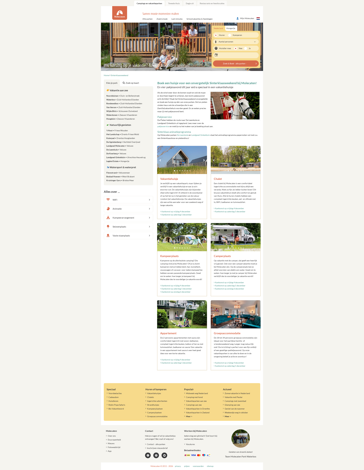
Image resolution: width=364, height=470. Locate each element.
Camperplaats (222, 256)
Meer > (189, 416)
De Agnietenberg (123, 142)
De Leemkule (182, 135)
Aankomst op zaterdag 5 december (176, 214)
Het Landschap (122, 134)
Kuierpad (120, 138)
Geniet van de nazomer (235, 408)
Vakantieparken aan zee (196, 401)
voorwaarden (198, 466)
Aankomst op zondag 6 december (176, 292)
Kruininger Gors (120, 180)
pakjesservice (163, 126)
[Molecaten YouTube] (164, 455)
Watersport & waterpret (122, 167)
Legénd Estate (117, 161)
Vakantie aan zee (118, 90)
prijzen (187, 466)
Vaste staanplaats (121, 235)
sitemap (210, 466)
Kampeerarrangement (123, 217)
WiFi (115, 199)
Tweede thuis (174, 3)
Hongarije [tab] (230, 28)
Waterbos (122, 99)
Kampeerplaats (169, 256)
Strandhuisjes (153, 405)
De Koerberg (116, 153)
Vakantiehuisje (169, 178)
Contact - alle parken (156, 444)
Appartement (168, 333)
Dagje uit (190, 3)
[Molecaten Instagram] (156, 455)
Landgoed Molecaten (119, 146)
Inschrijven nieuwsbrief (157, 448)
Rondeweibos (124, 103)
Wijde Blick (122, 111)
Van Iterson (123, 107)
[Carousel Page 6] (187, 170)
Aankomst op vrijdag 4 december (175, 211)
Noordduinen (122, 96)
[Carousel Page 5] (184, 170)
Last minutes (177, 19)
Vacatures (190, 444)
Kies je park (111, 82)
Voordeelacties (115, 393)
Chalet (218, 178)
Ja (250, 48)
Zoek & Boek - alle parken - (234, 63)
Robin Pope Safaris (116, 405)
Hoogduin (120, 119)
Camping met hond (194, 397)
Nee (240, 48)
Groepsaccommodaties (157, 416)
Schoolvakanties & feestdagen (200, 19)
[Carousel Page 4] (182, 170)
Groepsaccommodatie (227, 333)
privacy (178, 466)
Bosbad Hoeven (120, 176)
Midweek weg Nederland (197, 393)
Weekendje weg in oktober (236, 412)
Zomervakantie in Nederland (237, 393)
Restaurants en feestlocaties (212, 3)
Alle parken (147, 19)
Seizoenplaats (119, 226)
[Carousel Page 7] (190, 170)
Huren (222, 35)
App (109, 451)
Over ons (112, 436)
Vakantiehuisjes (154, 393)
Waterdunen (121, 115)
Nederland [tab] (218, 28)
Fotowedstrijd (114, 447)
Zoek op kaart (132, 82)
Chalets (150, 397)
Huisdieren (113, 401)
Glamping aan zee (232, 405)
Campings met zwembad (235, 401)
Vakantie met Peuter (234, 397)
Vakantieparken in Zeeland (197, 412)
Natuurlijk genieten (120, 124)
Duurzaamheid (114, 439)
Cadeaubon (113, 397)
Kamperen (236, 35)
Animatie (117, 208)
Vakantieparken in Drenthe (198, 408)
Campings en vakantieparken (149, 3)
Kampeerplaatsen (155, 408)
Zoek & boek (162, 19)
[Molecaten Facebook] (148, 455)
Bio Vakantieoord (116, 408)
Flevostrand (118, 172)
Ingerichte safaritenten (157, 401)
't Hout (117, 130)
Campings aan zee (194, 405)
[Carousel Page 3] (179, 170)
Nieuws (111, 443)
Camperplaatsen (154, 412)
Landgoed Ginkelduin (200, 135)
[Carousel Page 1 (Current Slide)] (174, 170)
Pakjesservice (164, 116)
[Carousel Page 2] (177, 170)
